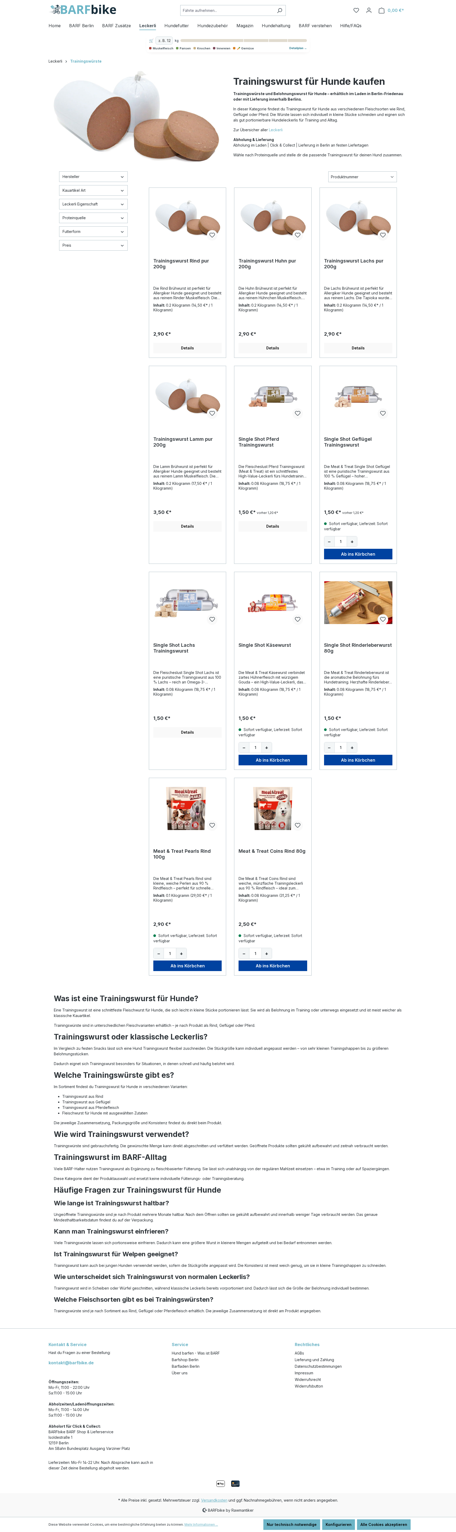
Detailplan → (298, 48)
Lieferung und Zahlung (314, 1359)
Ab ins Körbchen (358, 554)
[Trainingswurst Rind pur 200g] (187, 218)
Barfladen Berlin (186, 1366)
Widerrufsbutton (309, 1386)
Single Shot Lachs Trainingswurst (174, 648)
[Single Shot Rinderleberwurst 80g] (358, 602)
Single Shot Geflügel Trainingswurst (348, 442)
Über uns (180, 1373)
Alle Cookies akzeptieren (383, 1524)
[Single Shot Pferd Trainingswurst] (273, 396)
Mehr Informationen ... (201, 1524)
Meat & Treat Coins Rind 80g (272, 851)
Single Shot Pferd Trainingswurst (259, 442)
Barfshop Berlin (185, 1359)
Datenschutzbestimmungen (318, 1366)
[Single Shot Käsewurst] (273, 602)
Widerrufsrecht (308, 1379)
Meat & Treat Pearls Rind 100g (182, 854)
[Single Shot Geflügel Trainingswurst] (358, 396)
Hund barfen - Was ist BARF (196, 1353)
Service (180, 1344)
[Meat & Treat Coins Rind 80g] (273, 808)
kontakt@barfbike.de (71, 1362)
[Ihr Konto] (369, 10)
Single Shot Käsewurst (265, 645)
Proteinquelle (74, 217)
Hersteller (71, 176)
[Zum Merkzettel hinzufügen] (212, 235)
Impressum (304, 1373)
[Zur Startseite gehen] (82, 9)
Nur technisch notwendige (292, 1524)
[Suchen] (279, 10)
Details (187, 348)
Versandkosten (214, 1500)
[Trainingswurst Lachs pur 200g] (358, 218)
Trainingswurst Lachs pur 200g (353, 263)
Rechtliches (307, 1344)
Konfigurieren (339, 1524)
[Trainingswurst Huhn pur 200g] (273, 218)
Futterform (71, 231)
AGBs (299, 1353)
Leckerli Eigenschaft (80, 204)
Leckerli (276, 130)
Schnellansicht (187, 243)
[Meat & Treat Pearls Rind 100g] (187, 808)
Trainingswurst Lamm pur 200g (183, 442)
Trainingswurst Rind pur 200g (181, 263)
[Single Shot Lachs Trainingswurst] (187, 602)
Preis (67, 245)
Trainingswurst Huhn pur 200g (267, 263)
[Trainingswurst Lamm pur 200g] (187, 396)
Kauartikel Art (74, 190)
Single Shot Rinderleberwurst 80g (358, 648)
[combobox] (227, 10)
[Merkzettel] (356, 10)
